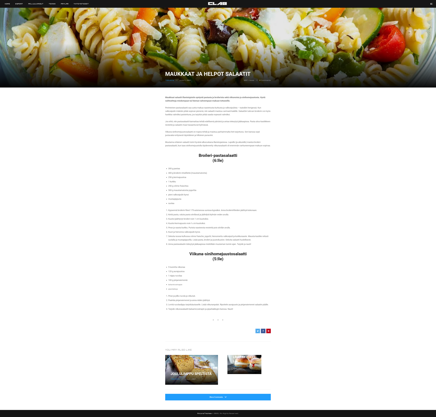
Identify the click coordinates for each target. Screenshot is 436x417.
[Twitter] (257, 331)
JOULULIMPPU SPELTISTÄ (191, 374)
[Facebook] (263, 331)
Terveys (169, 80)
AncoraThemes (204, 413)
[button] (431, 4)
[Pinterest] (268, 331)
